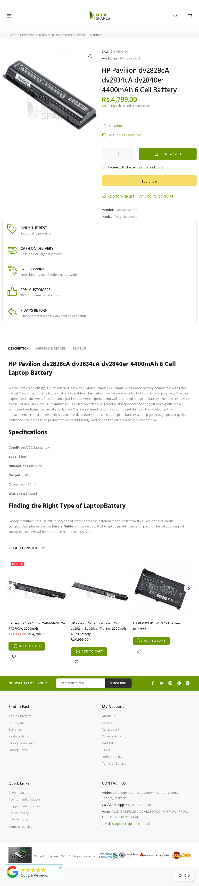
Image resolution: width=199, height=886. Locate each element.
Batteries (130, 217)
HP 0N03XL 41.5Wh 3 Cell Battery (157, 623)
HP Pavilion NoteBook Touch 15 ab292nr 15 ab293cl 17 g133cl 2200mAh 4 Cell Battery (98, 629)
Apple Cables (18, 723)
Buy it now (149, 181)
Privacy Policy (18, 820)
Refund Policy (112, 757)
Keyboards (16, 736)
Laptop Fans (17, 750)
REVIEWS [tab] (80, 348)
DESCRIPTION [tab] (18, 348)
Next (188, 588)
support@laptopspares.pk (131, 824)
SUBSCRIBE (118, 683)
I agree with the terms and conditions (135, 167)
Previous (10, 588)
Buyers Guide (62, 526)
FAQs (106, 750)
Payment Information (24, 799)
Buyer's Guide (18, 793)
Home (12, 35)
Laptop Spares (126, 210)
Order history (111, 736)
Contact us (110, 723)
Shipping (108, 106)
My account (110, 730)
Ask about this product (125, 135)
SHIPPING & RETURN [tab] (50, 348)
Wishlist (107, 743)
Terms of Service (114, 764)
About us (108, 716)
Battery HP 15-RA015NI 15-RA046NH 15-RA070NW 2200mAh (36, 626)
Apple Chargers (19, 716)
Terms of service (20, 827)
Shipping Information (24, 806)
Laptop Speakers (20, 743)
